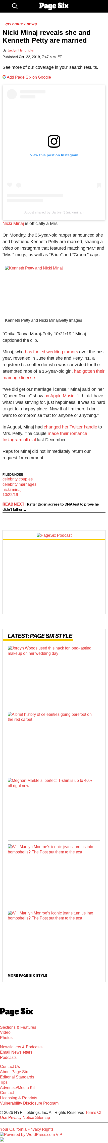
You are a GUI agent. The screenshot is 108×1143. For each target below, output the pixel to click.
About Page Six (14, 1072)
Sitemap (42, 1117)
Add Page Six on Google (29, 77)
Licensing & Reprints (18, 1098)
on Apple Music (59, 395)
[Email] (24, 6)
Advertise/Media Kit (17, 1087)
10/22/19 (10, 495)
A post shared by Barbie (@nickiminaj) (54, 212)
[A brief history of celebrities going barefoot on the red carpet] (54, 741)
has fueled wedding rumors (51, 351)
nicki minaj (12, 489)
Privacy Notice (21, 1117)
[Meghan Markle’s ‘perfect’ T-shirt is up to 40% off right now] (54, 807)
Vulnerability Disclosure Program (29, 1103)
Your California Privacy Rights (26, 1129)
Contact (7, 1093)
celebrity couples (18, 479)
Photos (6, 1038)
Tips (4, 1082)
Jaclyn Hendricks (21, 50)
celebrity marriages (19, 484)
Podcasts (8, 1057)
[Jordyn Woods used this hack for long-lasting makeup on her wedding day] (54, 675)
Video (5, 1032)
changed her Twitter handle (70, 426)
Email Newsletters (16, 1052)
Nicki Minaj (13, 223)
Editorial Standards (17, 1077)
